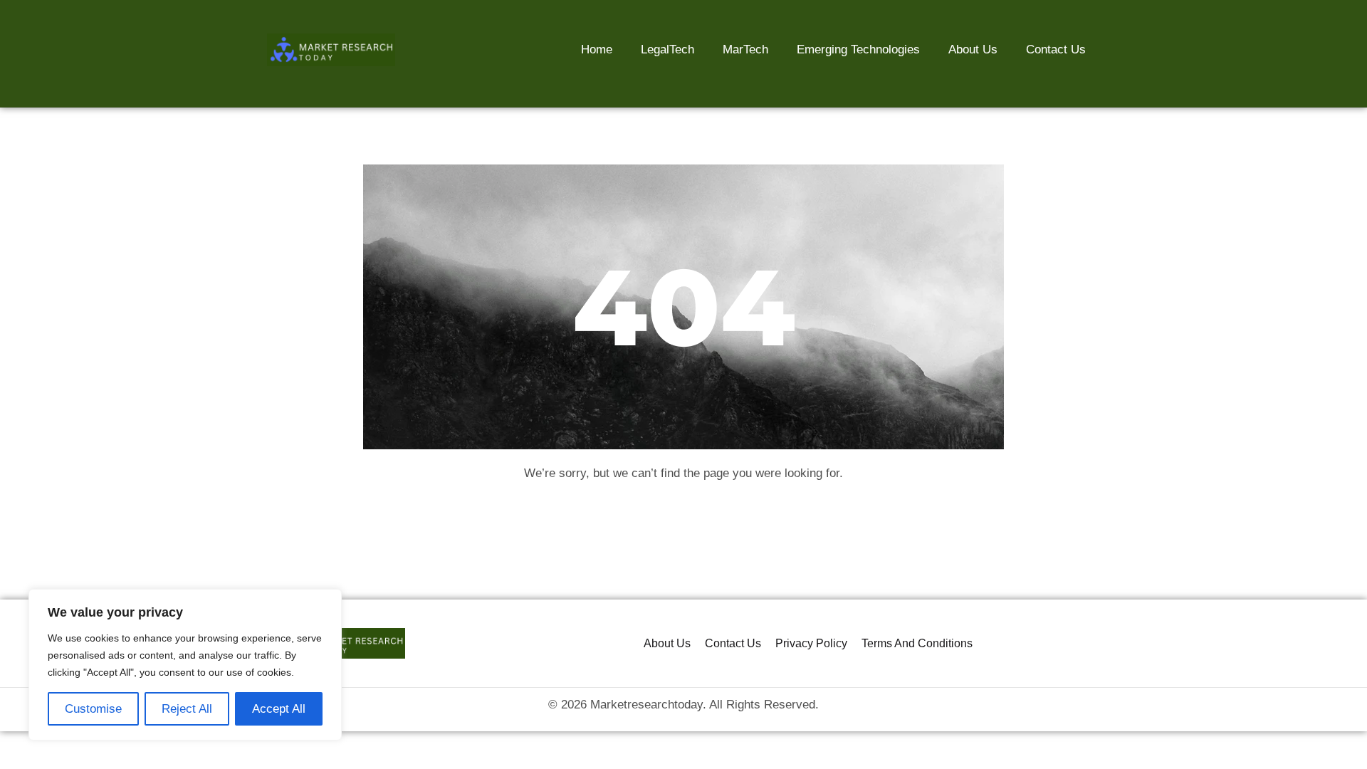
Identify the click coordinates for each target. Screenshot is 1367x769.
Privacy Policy (811, 643)
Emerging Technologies (858, 49)
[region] (185, 665)
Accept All (278, 709)
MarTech (745, 49)
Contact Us (1056, 49)
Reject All (187, 709)
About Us (972, 49)
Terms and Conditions (917, 643)
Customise (93, 709)
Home (596, 49)
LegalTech (667, 49)
